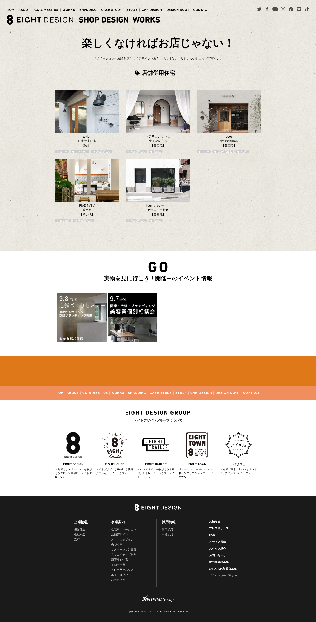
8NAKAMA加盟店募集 (223, 568)
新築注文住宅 (119, 559)
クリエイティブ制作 (123, 554)
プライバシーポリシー (223, 575)
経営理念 (79, 529)
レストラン (81, 151)
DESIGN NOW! (178, 9)
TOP (10, 9)
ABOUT (24, 9)
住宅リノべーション (123, 529)
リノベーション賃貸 (123, 549)
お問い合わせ (217, 555)
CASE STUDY (111, 9)
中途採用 (167, 534)
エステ (205, 151)
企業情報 (81, 522)
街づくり (116, 544)
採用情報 (169, 522)
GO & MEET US (46, 9)
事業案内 (118, 522)
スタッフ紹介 (217, 548)
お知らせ (214, 521)
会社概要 (79, 534)
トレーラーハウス (122, 569)
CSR (212, 535)
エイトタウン (119, 574)
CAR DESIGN (152, 9)
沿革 (77, 539)
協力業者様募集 (219, 562)
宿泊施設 (64, 220)
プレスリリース (219, 528)
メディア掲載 (217, 541)
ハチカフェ (118, 579)
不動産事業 (118, 564)
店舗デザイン (119, 534)
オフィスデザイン (122, 539)
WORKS (69, 9)
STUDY (131, 9)
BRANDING (88, 9)
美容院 (157, 151)
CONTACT (201, 9)
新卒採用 (167, 529)
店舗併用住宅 (103, 151)
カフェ (63, 151)
